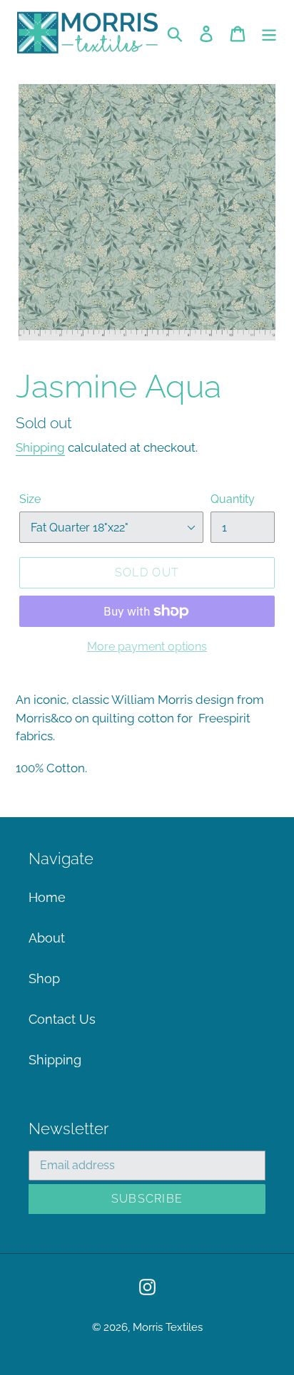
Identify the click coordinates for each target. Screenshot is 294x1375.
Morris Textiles (168, 1327)
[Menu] (269, 32)
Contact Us (62, 1019)
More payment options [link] (147, 646)
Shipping (40, 447)
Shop (44, 978)
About (47, 937)
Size (30, 499)
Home (47, 897)
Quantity (233, 499)
